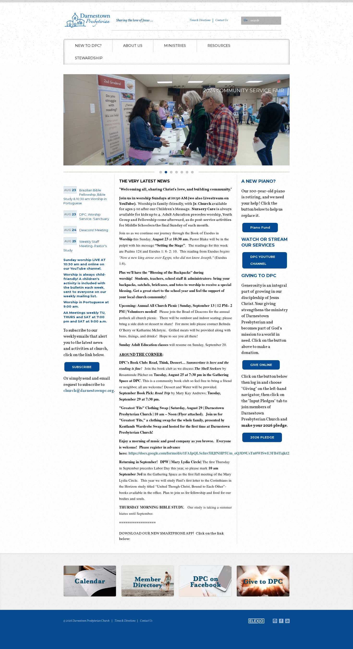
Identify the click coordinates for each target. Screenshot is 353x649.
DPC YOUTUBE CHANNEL (262, 260)
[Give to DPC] (263, 581)
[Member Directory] (147, 581)
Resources (218, 45)
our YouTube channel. (82, 268)
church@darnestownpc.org (88, 391)
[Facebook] (281, 621)
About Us (132, 45)
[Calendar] (89, 581)
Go (246, 20)
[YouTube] (287, 621)
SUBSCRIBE (81, 367)
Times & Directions (199, 20)
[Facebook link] (205, 581)
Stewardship (89, 58)
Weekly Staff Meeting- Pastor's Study (85, 246)
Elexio (256, 621)
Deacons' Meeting (93, 230)
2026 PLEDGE (262, 437)
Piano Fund (260, 227)
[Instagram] (275, 621)
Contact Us (221, 20)
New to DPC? (88, 45)
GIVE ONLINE (261, 365)
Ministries (175, 45)
